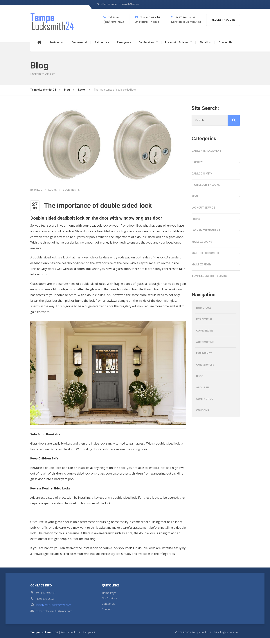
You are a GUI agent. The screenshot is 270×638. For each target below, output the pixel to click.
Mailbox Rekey (201, 264)
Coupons (202, 410)
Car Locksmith (202, 173)
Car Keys (198, 162)
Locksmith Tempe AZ (206, 230)
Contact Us (225, 42)
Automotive (102, 42)
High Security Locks (206, 184)
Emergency (124, 42)
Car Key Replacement (206, 150)
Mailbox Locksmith (205, 253)
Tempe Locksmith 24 (44, 632)
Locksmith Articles (176, 42)
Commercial (79, 42)
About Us (205, 42)
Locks (52, 189)
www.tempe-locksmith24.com (53, 605)
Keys (195, 196)
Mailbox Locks (202, 241)
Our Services (146, 42)
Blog (199, 376)
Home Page (203, 307)
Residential (56, 42)
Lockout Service (203, 207)
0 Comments (71, 189)
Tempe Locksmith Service (209, 275)
